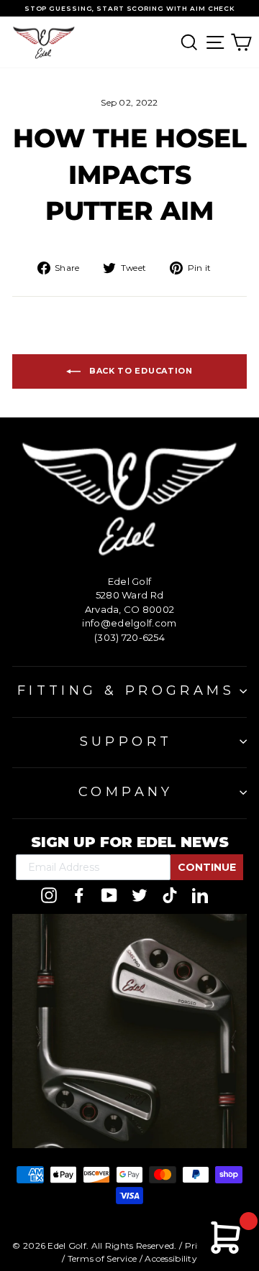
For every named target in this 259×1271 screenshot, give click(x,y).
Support (126, 741)
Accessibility (171, 1258)
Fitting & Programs (126, 690)
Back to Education (139, 371)
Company (125, 792)
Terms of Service (102, 1258)
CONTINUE (207, 867)
